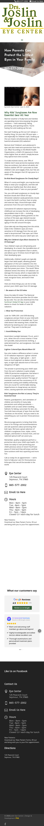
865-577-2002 (14, 68)
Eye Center (15, 473)
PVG (17, 818)
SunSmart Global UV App (13, 302)
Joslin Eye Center (13, 107)
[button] (4, 630)
